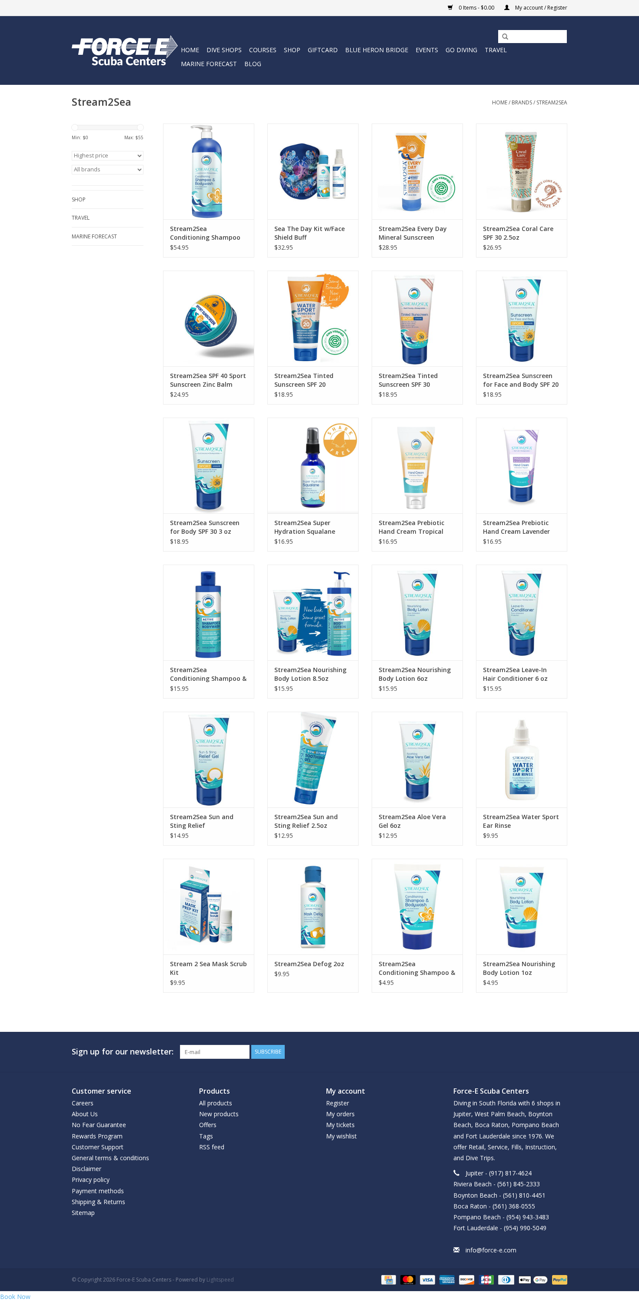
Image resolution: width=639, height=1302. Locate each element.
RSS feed (211, 1147)
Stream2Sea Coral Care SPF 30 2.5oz (518, 232)
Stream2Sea (551, 102)
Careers (82, 1103)
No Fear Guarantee (99, 1125)
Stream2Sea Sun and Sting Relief (201, 821)
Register (337, 1103)
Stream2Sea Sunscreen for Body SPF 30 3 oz (205, 527)
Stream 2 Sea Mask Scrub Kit (208, 968)
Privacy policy (91, 1179)
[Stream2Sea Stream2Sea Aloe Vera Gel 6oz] (417, 759)
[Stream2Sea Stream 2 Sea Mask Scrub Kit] (208, 906)
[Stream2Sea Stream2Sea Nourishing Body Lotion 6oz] (417, 612)
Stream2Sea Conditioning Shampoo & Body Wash (208, 674)
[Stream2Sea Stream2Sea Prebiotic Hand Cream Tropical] (417, 465)
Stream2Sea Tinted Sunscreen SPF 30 (408, 380)
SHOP (292, 50)
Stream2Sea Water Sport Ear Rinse (521, 821)
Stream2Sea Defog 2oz (309, 964)
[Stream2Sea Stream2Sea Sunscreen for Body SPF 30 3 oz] (208, 465)
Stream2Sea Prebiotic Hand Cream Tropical (411, 527)
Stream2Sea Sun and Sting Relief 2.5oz (306, 821)
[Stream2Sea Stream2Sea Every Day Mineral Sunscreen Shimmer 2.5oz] (417, 171)
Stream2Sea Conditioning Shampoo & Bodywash (417, 968)
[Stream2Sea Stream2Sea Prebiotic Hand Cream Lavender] (521, 465)
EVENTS (427, 50)
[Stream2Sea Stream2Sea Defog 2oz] (313, 906)
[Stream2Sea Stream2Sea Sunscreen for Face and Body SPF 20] (521, 318)
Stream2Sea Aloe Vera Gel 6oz (412, 821)
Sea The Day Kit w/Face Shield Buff (309, 232)
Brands (522, 102)
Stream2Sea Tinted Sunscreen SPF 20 (303, 380)
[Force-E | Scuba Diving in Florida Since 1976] (125, 50)
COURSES (262, 50)
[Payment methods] (387, 1279)
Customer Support (97, 1147)
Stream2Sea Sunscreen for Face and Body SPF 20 (521, 380)
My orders (340, 1114)
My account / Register (540, 7)
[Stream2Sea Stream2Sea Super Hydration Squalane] (313, 465)
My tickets (340, 1125)
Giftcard (323, 50)
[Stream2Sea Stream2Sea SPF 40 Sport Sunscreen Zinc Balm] (208, 318)
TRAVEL (496, 50)
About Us (85, 1114)
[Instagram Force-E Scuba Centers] (560, 1052)
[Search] (502, 37)
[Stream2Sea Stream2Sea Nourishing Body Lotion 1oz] (521, 906)
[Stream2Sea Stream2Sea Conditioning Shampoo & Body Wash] (208, 612)
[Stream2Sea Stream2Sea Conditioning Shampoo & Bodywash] (417, 906)
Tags (206, 1136)
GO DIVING (461, 50)
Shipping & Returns (98, 1202)
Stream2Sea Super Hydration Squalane (304, 527)
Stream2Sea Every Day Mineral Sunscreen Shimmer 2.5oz (413, 233)
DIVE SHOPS (224, 50)
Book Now (15, 1296)
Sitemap (83, 1212)
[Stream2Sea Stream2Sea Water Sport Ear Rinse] (521, 759)
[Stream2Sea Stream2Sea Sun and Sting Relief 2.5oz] (313, 759)
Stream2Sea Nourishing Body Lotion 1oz (519, 968)
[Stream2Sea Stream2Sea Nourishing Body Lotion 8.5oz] (313, 612)
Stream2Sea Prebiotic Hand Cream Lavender (516, 527)
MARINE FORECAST (209, 64)
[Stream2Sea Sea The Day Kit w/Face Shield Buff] (313, 171)
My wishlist (341, 1136)
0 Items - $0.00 (476, 7)
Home (190, 50)
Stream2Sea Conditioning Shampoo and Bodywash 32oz (205, 233)
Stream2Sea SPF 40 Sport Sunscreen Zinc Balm (208, 380)
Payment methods (98, 1191)
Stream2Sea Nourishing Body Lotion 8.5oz (310, 674)
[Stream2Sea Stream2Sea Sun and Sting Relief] (208, 759)
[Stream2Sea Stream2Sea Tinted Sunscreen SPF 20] (313, 318)
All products (215, 1103)
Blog (252, 64)
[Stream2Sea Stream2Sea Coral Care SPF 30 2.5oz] (521, 171)
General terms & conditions (110, 1158)
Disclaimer (86, 1169)
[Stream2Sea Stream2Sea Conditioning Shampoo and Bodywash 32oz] (208, 171)
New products (219, 1114)
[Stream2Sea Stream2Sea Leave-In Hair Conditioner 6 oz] (521, 612)
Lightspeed (220, 1279)
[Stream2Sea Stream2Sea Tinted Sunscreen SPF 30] (417, 318)
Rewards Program (97, 1136)
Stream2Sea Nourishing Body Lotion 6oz (415, 674)
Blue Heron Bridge (376, 50)
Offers (207, 1125)
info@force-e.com (491, 1250)
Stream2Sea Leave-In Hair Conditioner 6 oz (515, 674)
